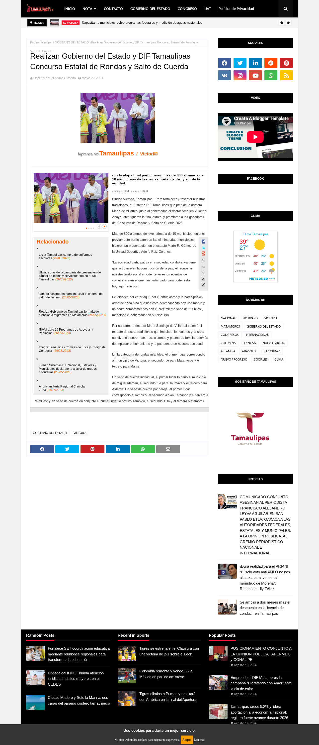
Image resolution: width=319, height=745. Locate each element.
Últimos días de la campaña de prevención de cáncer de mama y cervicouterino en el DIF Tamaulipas (70, 276)
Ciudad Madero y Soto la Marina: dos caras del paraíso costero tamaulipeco (79, 700)
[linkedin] (255, 63)
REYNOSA (249, 343)
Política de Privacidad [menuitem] (236, 8)
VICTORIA (80, 433)
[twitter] (240, 63)
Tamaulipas (116, 153)
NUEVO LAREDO (274, 343)
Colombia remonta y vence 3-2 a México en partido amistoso (165, 674)
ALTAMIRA (228, 351)
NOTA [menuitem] (87, 8)
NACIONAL (228, 318)
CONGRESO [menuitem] (187, 8)
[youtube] (255, 75)
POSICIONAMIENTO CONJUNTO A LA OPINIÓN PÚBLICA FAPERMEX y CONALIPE (261, 654)
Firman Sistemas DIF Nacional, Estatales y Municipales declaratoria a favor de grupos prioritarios (68, 369)
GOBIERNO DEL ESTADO (72, 42)
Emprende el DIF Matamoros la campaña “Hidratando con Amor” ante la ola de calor (261, 683)
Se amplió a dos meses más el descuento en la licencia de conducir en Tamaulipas (265, 608)
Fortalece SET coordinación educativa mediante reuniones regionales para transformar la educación (79, 654)
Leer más (199, 740)
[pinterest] (286, 63)
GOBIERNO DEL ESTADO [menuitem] (150, 8)
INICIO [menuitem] (69, 8)
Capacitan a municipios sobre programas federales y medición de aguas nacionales (142, 22)
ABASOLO (249, 351)
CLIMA (278, 359)
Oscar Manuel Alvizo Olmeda (54, 78)
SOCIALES (261, 359)
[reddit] (270, 63)
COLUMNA (228, 343)
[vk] (224, 75)
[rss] (286, 75)
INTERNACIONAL (257, 335)
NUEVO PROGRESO (234, 359)
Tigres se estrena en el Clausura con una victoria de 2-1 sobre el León (169, 651)
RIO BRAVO (250, 318)
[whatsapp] (270, 75)
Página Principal (41, 42)
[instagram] (240, 75)
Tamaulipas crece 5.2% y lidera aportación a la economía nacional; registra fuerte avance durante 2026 (259, 712)
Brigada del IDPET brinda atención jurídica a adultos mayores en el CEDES (76, 678)
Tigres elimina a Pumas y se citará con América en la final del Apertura (167, 697)
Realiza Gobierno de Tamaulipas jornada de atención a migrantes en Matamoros (69, 313)
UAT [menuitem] (207, 8)
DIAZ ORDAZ (271, 351)
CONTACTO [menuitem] (113, 8)
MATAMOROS (230, 326)
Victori (147, 153)
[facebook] (224, 63)
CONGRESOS (230, 335)
